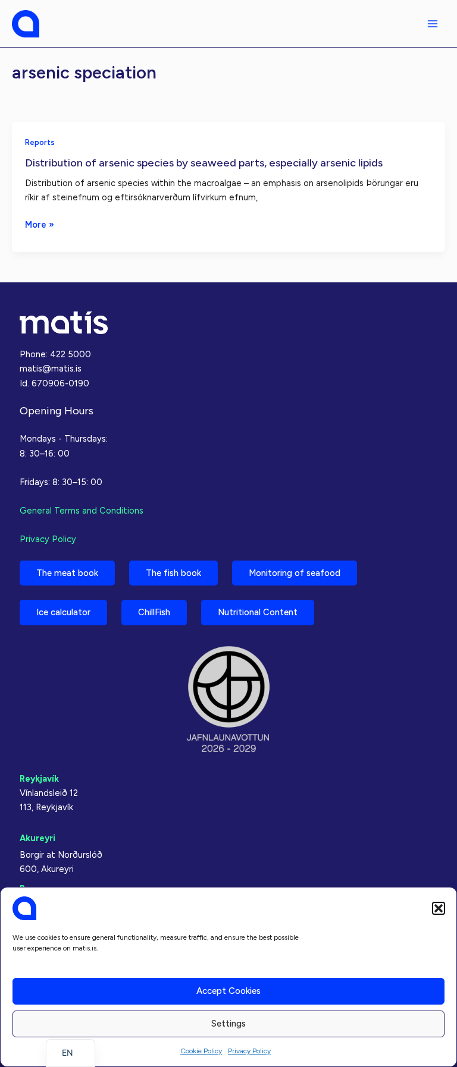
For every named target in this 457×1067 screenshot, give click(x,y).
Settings (228, 1023)
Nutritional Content (258, 612)
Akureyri (37, 838)
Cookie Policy (201, 1051)
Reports (40, 142)
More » (39, 225)
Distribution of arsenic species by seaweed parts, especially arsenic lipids (204, 162)
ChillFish (154, 612)
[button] (439, 908)
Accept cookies (228, 991)
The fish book (173, 573)
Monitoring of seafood (294, 573)
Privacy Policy (249, 1051)
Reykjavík (39, 778)
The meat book (67, 573)
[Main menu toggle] (432, 23)
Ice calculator (63, 612)
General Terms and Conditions (81, 510)
